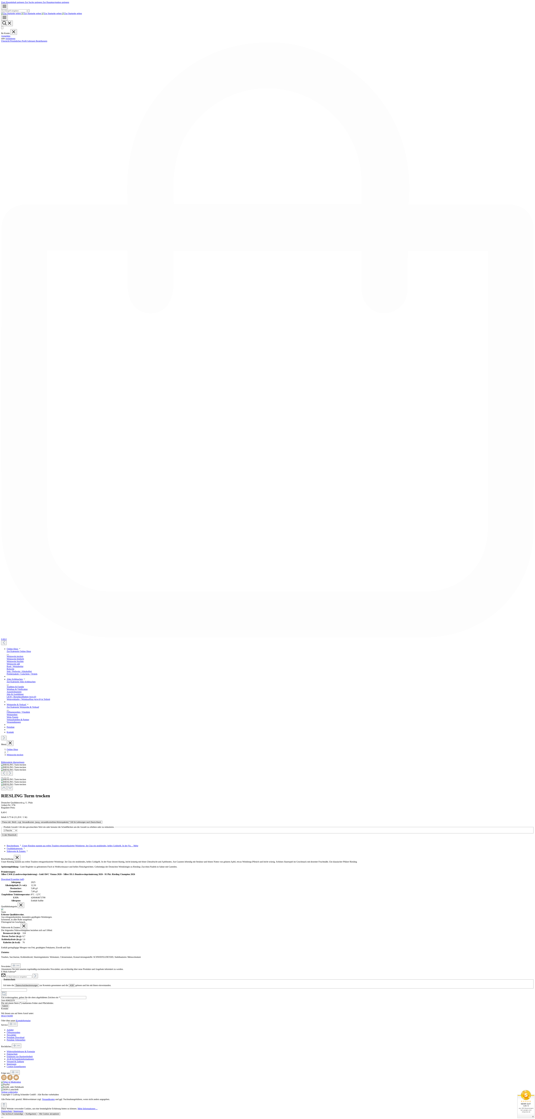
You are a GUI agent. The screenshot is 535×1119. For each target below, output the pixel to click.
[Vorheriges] (4, 643)
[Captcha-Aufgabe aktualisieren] (4, 994)
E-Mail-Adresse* (8, 971)
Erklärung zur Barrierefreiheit (20, 1056)
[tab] (72, 846)
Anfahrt (10, 1030)
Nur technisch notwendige (12, 1114)
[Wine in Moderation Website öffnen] (11, 1082)
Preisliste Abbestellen (16, 1040)
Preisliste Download (15, 1037)
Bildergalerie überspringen (12, 762)
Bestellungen (41, 41)
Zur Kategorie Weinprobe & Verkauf (23, 707)
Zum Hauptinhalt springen (13, 2)
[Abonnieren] (35, 976)
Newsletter (11, 1035)
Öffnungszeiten (13, 1032)
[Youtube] (16, 1079)
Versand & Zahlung (15, 1061)
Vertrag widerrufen (9, 1092)
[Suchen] (28, 10)
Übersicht (5, 41)
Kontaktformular (23, 1020)
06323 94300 (7, 1016)
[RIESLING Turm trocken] (13, 765)
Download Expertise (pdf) (12, 879)
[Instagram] (4, 1079)
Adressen (31, 41)
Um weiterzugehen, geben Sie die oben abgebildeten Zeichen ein (30, 997)
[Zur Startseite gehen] (41, 13)
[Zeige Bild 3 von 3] (8, 777)
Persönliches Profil (18, 41)
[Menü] (4, 6)
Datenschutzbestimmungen (27, 985)
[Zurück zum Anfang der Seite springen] (4, 1105)
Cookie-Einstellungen (16, 1066)
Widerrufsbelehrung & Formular (21, 1051)
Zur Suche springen (34, 2)
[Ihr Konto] (2, 27)
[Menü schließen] (13, 32)
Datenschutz (12, 1054)
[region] (267, 777)
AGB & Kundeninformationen (20, 1059)
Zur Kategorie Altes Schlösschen (21, 682)
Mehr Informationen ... (88, 1108)
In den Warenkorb (9, 835)
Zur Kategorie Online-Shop (19, 651)
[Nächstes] (4, 738)
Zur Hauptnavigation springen (56, 2)
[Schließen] (2, 1117)
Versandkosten (48, 1099)
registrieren (10, 38)
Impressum (11, 1064)
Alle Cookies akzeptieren (49, 1114)
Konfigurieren (31, 1114)
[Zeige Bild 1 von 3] (2, 777)
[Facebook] (10, 1079)
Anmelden (5, 36)
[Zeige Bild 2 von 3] (5, 777)
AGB (72, 985)
